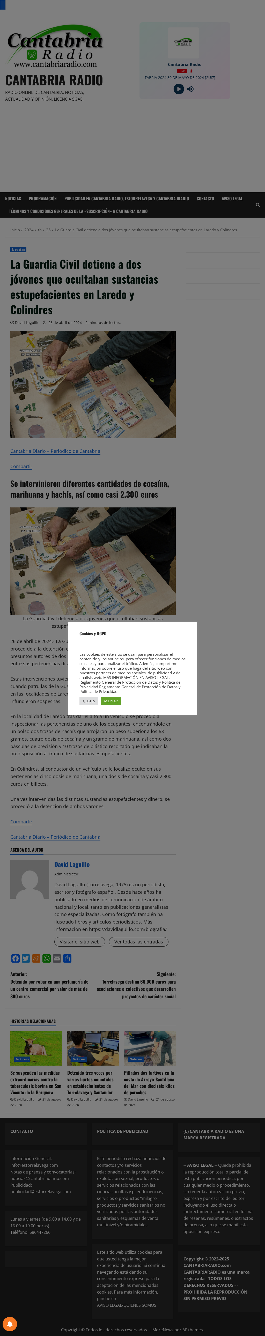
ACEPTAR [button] (111, 701)
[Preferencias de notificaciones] (10, 1324)
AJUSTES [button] (89, 701)
